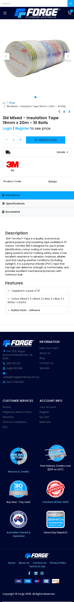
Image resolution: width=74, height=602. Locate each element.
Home (11, 563)
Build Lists (45, 422)
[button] (6, 56)
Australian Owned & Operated (18, 534)
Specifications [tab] (15, 203)
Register (22, 128)
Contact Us (46, 363)
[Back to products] (64, 112)
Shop (12, 102)
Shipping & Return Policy (17, 412)
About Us (45, 353)
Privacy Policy (58, 563)
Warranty (8, 417)
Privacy (7, 407)
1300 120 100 (13, 363)
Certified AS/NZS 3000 (55, 502)
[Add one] (20, 140)
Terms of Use (37, 566)
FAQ (5, 427)
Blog (42, 358)
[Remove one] (6, 140)
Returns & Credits (18, 471)
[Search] (70, 3)
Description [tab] (12, 195)
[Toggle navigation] (5, 13)
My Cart (44, 417)
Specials (44, 368)
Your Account (48, 407)
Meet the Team (49, 348)
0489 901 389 (14, 368)
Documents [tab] (12, 211)
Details (61, 152)
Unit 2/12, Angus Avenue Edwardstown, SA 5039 (17, 355)
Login (7, 128)
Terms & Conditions (15, 422)
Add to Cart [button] (47, 140)
